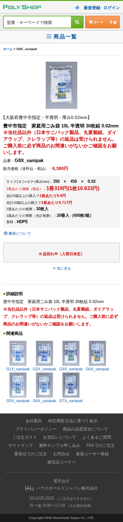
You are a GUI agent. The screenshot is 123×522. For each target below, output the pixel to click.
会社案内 (34, 420)
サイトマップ (20, 445)
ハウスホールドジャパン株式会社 (67, 488)
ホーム (8, 49)
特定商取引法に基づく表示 (72, 420)
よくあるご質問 (96, 437)
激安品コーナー (61, 462)
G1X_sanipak (18, 369)
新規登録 (92, 7)
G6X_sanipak (44, 401)
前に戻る (64, 268)
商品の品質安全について (85, 429)
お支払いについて (59, 437)
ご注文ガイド (24, 437)
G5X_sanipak (18, 401)
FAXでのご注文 (100, 445)
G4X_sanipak (97, 369)
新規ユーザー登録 (92, 454)
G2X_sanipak (44, 369)
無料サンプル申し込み (59, 445)
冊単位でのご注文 (30, 454)
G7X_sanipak (71, 401)
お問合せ (61, 454)
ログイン (111, 7)
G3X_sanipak (71, 369)
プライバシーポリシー (35, 429)
